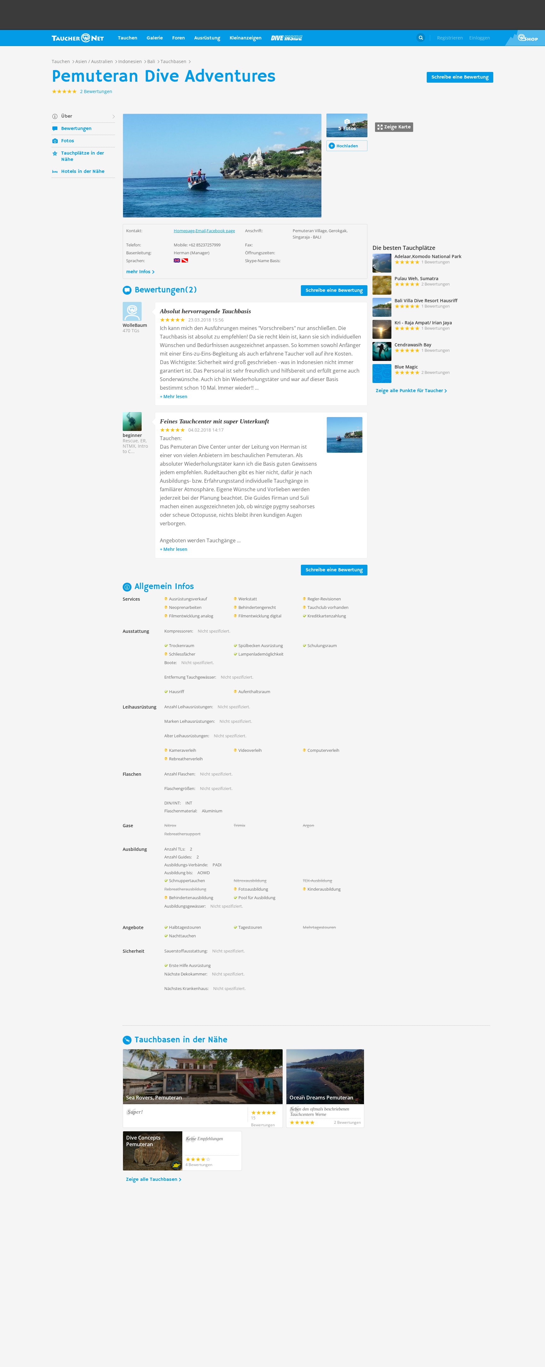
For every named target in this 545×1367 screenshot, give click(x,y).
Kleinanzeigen (245, 38)
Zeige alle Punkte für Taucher (409, 391)
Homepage (184, 230)
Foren (178, 38)
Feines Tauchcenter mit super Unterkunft (214, 421)
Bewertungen (76, 129)
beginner (132, 435)
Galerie (155, 38)
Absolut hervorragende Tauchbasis (205, 311)
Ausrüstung (207, 38)
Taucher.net (78, 37)
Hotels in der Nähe (82, 171)
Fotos (67, 141)
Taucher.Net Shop (525, 38)
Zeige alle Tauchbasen (151, 1179)
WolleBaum (135, 325)
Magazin (286, 38)
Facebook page (221, 230)
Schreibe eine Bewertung (460, 77)
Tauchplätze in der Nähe (82, 156)
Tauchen (127, 38)
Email (201, 230)
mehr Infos (138, 272)
